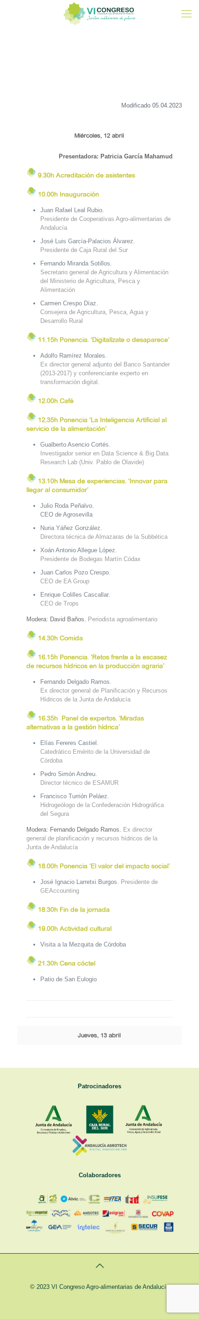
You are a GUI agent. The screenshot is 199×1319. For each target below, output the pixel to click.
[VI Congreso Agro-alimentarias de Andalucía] (99, 13)
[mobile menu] (186, 14)
